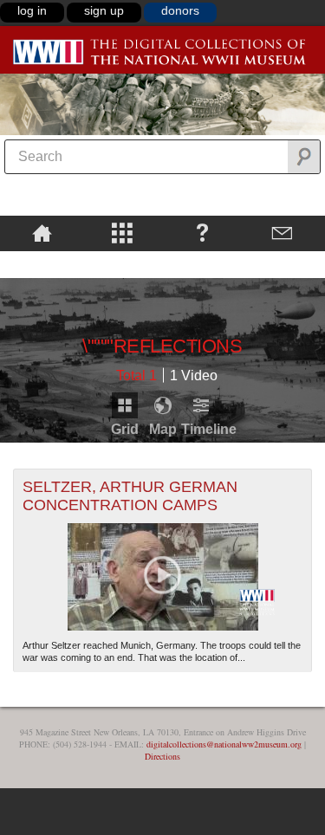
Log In (32, 10)
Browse (122, 232)
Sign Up (104, 10)
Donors (180, 10)
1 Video (194, 375)
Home (42, 232)
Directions (162, 756)
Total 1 (136, 375)
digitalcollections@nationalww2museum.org (224, 744)
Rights (42, 263)
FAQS (202, 232)
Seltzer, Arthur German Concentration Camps (130, 496)
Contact (283, 232)
